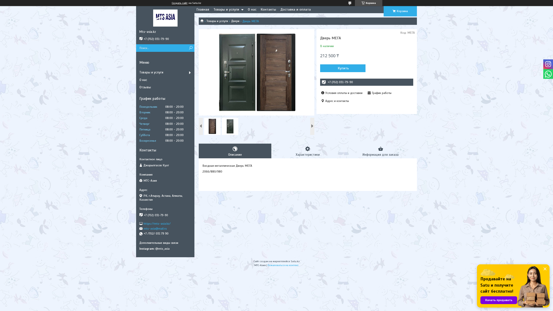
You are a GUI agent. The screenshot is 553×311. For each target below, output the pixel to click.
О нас (252, 9)
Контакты (268, 9)
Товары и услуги (226, 9)
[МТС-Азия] (165, 18)
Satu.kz (295, 261)
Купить (343, 68)
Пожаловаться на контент (283, 265)
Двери (235, 21)
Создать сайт (180, 3)
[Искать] (190, 48)
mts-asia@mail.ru (155, 228)
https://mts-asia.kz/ (157, 223)
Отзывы (145, 87)
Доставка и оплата (295, 9)
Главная (203, 9)
